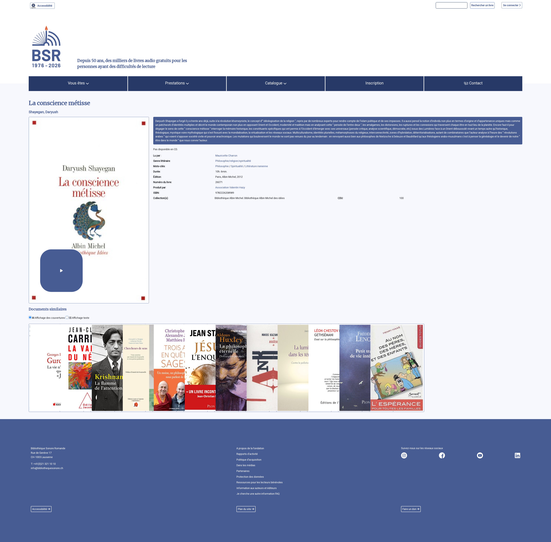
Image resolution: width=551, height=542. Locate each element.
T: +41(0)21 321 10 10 (43, 463)
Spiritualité (237, 166)
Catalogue (274, 83)
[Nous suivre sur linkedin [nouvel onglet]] (517, 455)
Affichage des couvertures (49, 317)
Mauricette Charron (226, 155)
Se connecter (511, 5)
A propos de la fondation (250, 448)
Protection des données (250, 476)
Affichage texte (80, 317)
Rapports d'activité (247, 453)
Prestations (175, 83)
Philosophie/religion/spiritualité (233, 160)
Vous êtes (77, 83)
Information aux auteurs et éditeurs (256, 488)
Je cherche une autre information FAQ (258, 493)
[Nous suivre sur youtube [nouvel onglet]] (480, 455)
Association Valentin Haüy (230, 187)
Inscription (374, 83)
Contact (475, 83)
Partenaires (243, 471)
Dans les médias (245, 465)
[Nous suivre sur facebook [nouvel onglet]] (442, 455)
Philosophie (222, 166)
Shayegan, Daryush (43, 112)
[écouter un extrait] (61, 270)
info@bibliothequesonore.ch (47, 468)
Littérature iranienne (256, 166)
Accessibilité (44, 5)
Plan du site (244, 509)
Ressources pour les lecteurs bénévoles (259, 482)
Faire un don (409, 509)
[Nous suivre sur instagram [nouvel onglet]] (404, 455)
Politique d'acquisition (248, 459)
